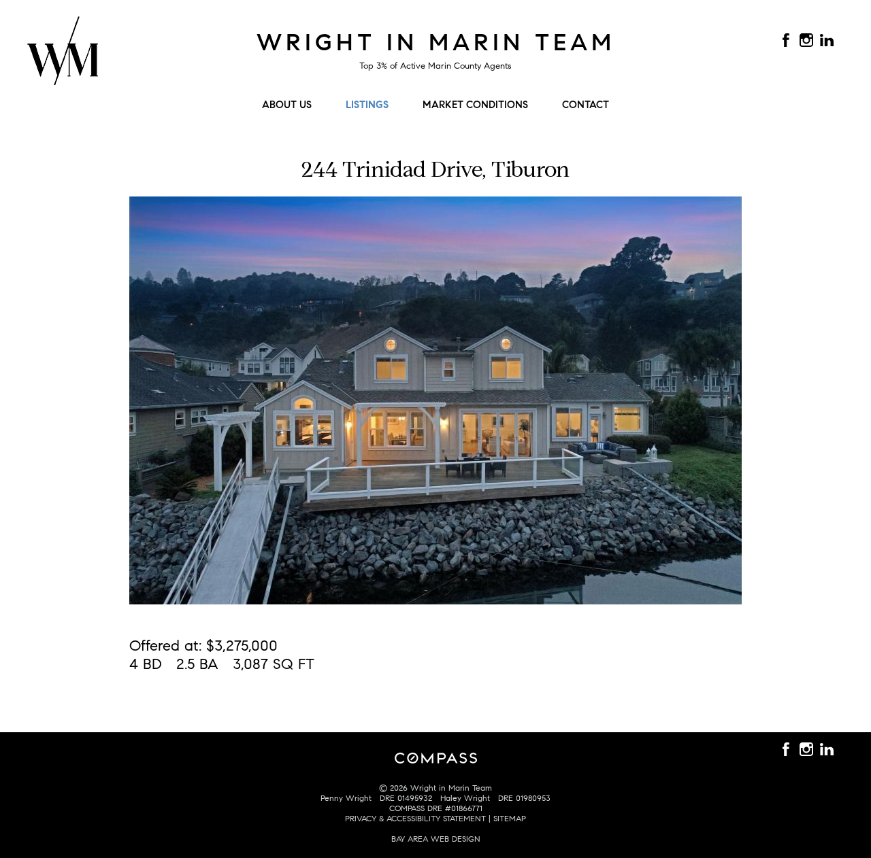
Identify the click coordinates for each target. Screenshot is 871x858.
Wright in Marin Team (436, 42)
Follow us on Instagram (806, 40)
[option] (435, 400)
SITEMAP (509, 818)
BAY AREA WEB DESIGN (435, 839)
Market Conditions (475, 105)
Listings (367, 105)
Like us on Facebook (786, 40)
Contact (585, 105)
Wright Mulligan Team (62, 58)
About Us (287, 105)
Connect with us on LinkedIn (827, 40)
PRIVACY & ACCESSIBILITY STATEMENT (415, 818)
